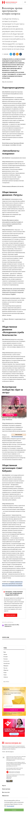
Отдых (5, 672)
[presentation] (14, 706)
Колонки (6, 659)
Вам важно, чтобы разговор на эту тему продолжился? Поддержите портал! (14, 593)
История (6, 656)
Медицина (6, 665)
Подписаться (14, 710)
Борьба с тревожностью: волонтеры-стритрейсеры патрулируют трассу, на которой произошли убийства (12, 583)
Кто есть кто (6, 661)
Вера (5, 652)
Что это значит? (10, 806)
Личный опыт (7, 663)
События (6, 677)
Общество (6, 670)
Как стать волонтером (17, 436)
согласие (14, 712)
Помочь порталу (10, 615)
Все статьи (6, 681)
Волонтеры (4, 622)
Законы (5, 654)
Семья (5, 674)
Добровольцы (10, 622)
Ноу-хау (5, 668)
